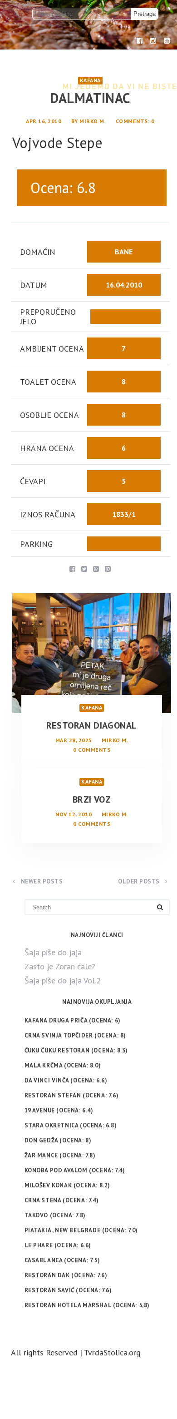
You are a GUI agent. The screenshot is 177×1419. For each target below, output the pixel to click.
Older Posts (139, 881)
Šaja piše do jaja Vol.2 (63, 980)
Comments (132, 121)
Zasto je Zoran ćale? (60, 966)
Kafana (90, 80)
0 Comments (91, 749)
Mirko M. (92, 121)
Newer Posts (41, 881)
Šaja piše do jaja (53, 952)
